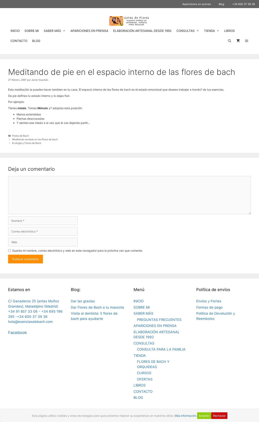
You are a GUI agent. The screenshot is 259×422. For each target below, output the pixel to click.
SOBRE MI (31, 31)
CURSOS (144, 373)
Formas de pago (209, 307)
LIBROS (229, 31)
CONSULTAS (185, 31)
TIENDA (209, 31)
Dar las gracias (83, 301)
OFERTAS (145, 379)
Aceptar (204, 415)
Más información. (186, 415)
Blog (221, 4)
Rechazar (219, 415)
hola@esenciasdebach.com (30, 322)
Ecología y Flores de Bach (26, 143)
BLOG (36, 41)
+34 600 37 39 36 (243, 4)
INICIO (15, 31)
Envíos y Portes (208, 301)
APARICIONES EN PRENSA (89, 31)
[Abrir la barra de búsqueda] (229, 41)
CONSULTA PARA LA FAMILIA (161, 349)
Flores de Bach (20, 135)
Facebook (17, 332)
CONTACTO (19, 41)
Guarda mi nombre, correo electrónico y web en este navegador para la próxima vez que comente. (77, 250)
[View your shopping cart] (238, 41)
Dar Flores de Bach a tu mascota (97, 307)
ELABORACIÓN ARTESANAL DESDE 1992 (142, 31)
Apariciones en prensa (196, 4)
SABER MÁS (52, 31)
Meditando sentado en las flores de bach (35, 139)
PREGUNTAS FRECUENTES (159, 320)
